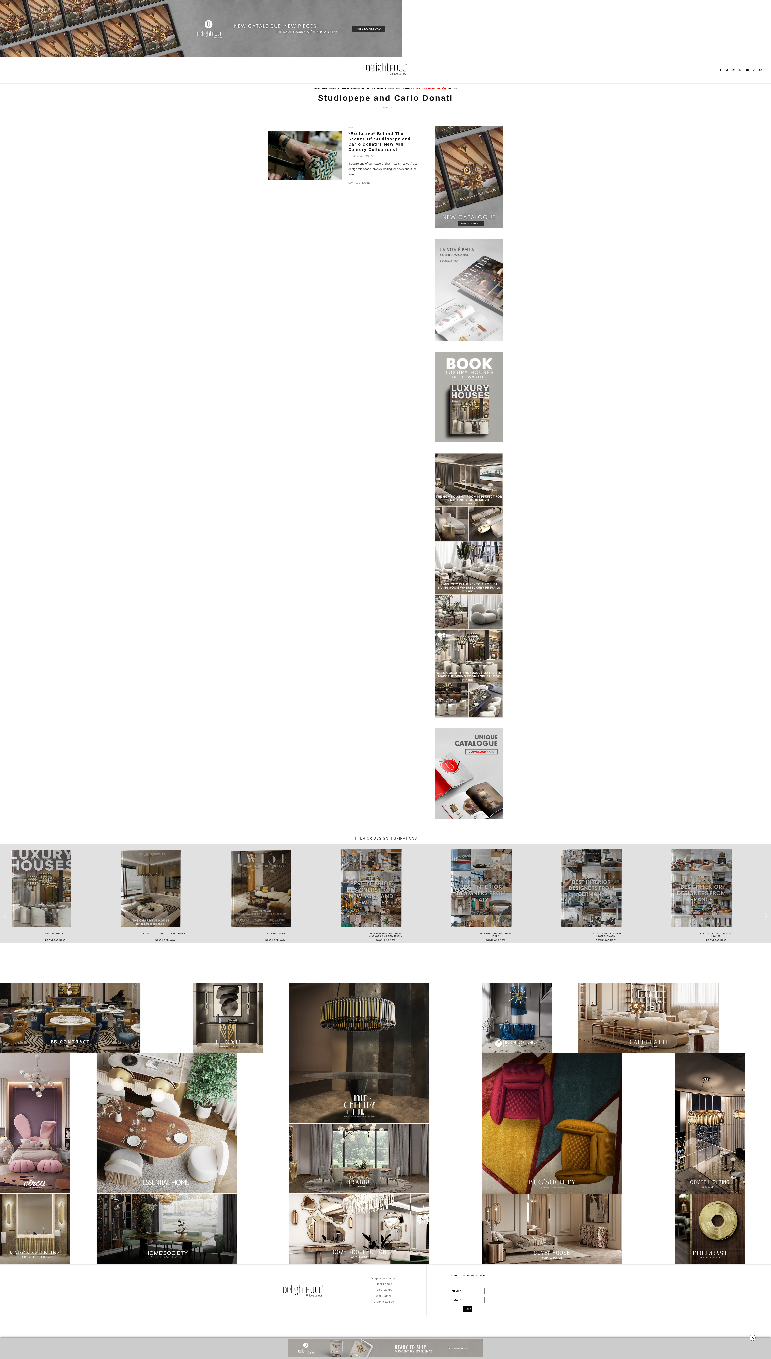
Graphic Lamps (384, 1301)
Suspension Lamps (384, 1278)
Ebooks (452, 88)
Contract (408, 88)
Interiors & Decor (353, 88)
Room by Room (425, 88)
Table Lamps (383, 1289)
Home (317, 88)
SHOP (440, 88)
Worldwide (329, 88)
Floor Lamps (383, 1283)
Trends (381, 88)
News (350, 127)
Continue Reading (359, 183)
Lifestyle (394, 88)
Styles (370, 88)
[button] (766, 915)
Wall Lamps (384, 1295)
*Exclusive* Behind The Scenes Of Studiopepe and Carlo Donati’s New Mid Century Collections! (379, 141)
